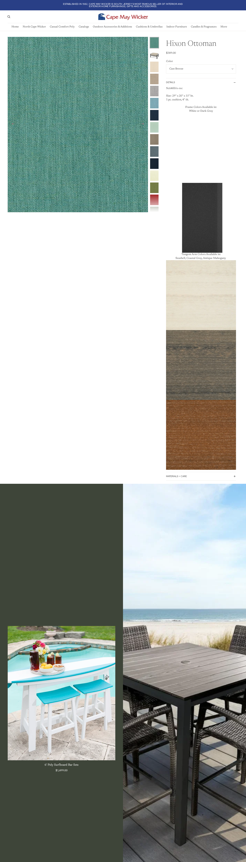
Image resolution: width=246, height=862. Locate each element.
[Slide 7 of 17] (154, 115)
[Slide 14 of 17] (154, 200)
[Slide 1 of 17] (154, 42)
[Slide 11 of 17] (154, 163)
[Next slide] (144, 124)
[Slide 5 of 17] (154, 91)
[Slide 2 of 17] (154, 55)
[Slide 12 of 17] (154, 175)
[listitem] (224, 27)
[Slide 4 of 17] (154, 79)
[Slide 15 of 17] (154, 212)
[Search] (9, 16)
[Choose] (109, 754)
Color (169, 61)
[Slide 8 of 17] (154, 127)
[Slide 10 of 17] (154, 151)
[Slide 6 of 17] (154, 103)
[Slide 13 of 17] (154, 187)
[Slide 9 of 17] (154, 139)
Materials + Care (176, 476)
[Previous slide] (12, 124)
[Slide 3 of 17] (154, 67)
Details (170, 82)
